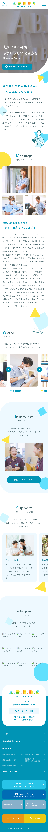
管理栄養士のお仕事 (9, 766)
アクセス (4, 6)
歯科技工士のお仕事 (32, 754)
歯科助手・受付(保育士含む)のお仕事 (33, 760)
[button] (8, 369)
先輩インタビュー (9, 771)
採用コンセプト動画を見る (19, 67)
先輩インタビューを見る (24, 480)
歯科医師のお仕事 (8, 754)
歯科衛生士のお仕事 (9, 760)
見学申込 (36, 818)
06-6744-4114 (25, 711)
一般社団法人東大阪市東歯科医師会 (33, 805)
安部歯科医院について (11, 741)
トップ (5, 734)
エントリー (14, 818)
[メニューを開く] (43, 4)
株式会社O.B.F (8, 805)
